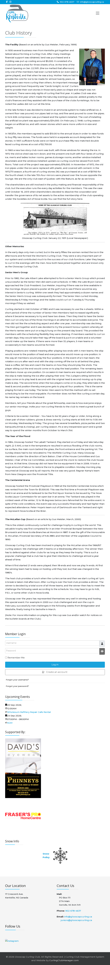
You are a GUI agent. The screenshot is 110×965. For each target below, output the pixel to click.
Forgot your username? (17, 680)
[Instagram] (10, 1)
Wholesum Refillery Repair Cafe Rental (29, 712)
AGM (9, 722)
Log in (55, 664)
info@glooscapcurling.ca (92, 2)
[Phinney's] (23, 786)
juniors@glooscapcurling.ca (76, 920)
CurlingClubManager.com (64, 960)
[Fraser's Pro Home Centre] (23, 815)
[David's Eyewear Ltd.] (23, 756)
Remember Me (16, 657)
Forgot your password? (17, 686)
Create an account (56, 672)
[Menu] (93, 13)
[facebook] (6, 1)
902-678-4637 (67, 2)
